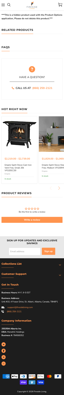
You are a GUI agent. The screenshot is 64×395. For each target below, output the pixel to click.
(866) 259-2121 (42, 88)
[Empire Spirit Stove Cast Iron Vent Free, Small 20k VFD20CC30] (19, 134)
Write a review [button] (32, 219)
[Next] (59, 188)
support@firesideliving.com (20, 307)
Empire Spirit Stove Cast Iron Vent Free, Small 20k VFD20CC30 (18, 168)
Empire (7, 174)
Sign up (48, 251)
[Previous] (50, 188)
